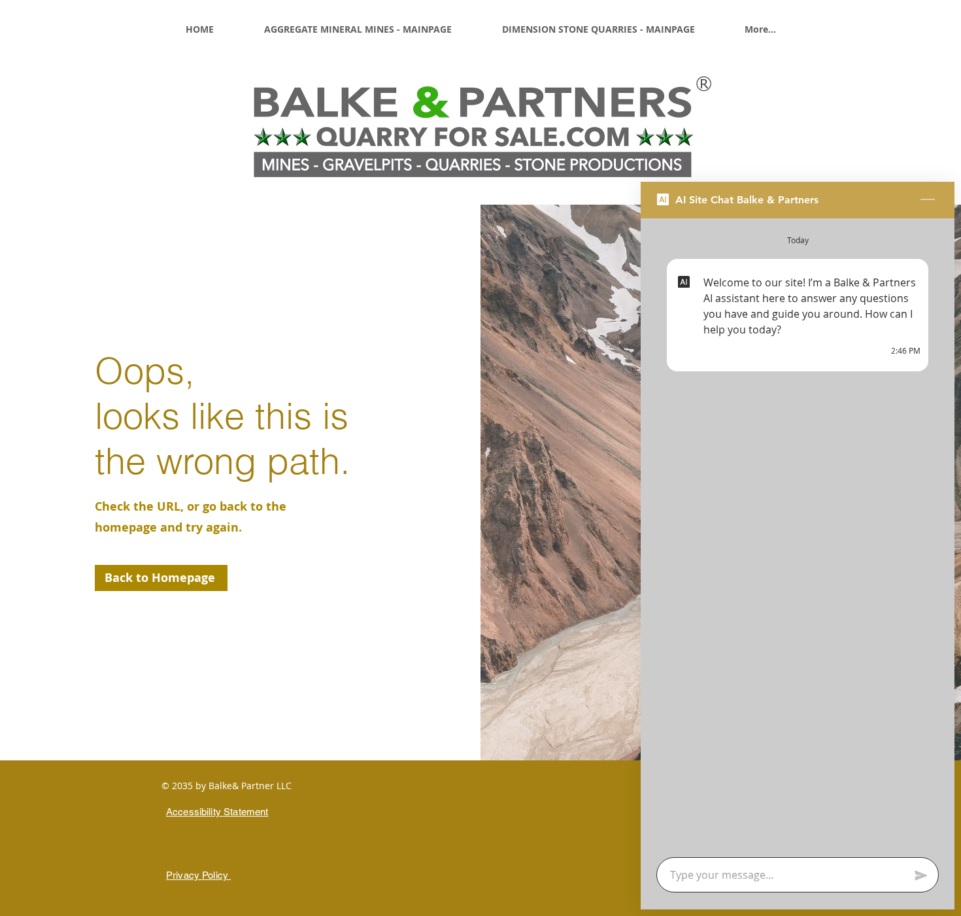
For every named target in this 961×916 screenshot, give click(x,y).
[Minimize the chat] (927, 200)
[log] (797, 533)
